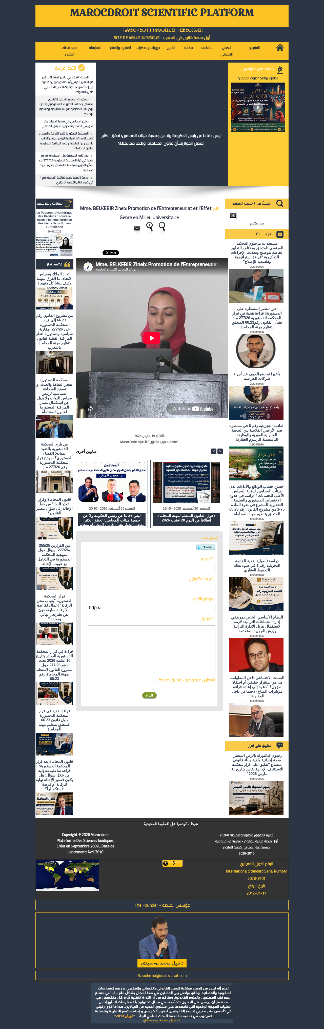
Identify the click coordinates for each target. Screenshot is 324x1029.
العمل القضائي (226, 50)
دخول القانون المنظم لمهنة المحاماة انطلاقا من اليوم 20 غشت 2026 (186, 517)
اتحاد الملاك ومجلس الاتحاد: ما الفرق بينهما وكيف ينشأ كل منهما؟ (54, 278)
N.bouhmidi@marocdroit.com (162, 975)
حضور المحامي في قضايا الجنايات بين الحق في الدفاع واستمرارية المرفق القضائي (67, 123)
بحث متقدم (257, 223)
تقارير (171, 47)
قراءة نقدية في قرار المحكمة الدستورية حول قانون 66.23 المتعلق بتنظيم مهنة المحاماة (54, 720)
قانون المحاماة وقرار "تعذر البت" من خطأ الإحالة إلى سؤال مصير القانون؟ (54, 506)
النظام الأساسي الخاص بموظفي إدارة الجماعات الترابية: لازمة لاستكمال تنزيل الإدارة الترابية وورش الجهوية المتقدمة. (257, 624)
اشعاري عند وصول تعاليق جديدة (187, 680)
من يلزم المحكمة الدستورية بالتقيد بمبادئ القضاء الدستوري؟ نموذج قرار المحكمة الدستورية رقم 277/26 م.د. (54, 455)
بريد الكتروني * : (202, 579)
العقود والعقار (120, 47)
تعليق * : (207, 619)
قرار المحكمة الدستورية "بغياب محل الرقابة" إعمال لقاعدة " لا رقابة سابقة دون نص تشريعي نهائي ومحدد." (54, 607)
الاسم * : (207, 559)
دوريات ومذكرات (148, 47)
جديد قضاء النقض (69, 50)
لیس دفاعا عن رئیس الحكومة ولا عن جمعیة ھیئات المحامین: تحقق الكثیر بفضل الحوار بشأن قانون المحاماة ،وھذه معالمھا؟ (161, 139)
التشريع (254, 47)
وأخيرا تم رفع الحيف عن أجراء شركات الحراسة (257, 376)
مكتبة (188, 47)
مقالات (206, 47)
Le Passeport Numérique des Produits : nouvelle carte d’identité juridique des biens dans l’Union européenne (54, 220)
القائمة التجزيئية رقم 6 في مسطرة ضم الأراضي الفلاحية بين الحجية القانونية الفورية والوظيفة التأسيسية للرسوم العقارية (257, 432)
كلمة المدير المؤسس (258, 69)
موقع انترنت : (204, 599)
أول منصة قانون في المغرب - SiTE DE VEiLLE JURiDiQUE (162, 37)
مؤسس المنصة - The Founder (162, 905)
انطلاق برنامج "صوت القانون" (258, 78)
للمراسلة (95, 47)
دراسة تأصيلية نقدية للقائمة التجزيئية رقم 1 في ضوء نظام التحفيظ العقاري (66, 179)
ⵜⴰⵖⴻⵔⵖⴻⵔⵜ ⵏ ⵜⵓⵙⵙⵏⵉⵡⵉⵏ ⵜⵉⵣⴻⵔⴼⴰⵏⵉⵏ (162, 30)
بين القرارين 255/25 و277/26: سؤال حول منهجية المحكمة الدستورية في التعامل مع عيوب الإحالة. (54, 554)
